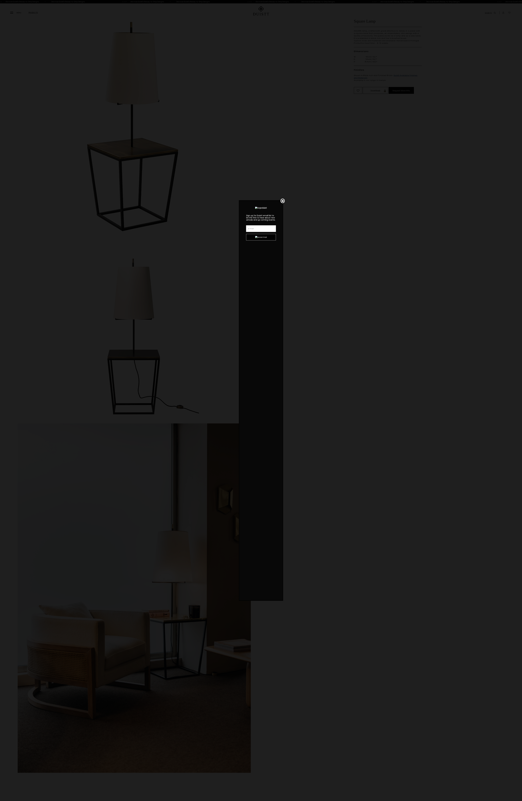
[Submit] (261, 237)
